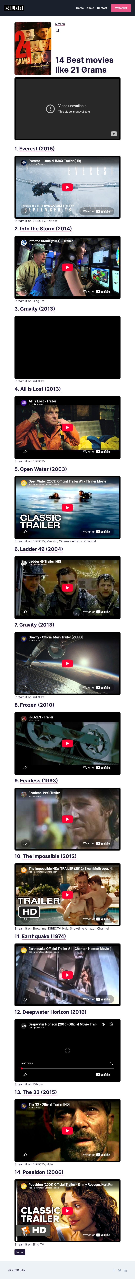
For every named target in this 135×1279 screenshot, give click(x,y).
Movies (60, 24)
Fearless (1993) (39, 781)
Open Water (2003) (43, 469)
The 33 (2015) (40, 1092)
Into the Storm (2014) (46, 229)
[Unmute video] (67, 109)
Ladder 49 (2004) (41, 549)
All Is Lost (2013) (40, 389)
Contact (102, 8)
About (90, 8)
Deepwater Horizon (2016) (55, 1012)
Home (80, 8)
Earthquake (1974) (44, 936)
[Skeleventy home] (14, 8)
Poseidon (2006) (43, 1172)
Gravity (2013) (37, 309)
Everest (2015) (37, 149)
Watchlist (121, 8)
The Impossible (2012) (50, 856)
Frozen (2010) (37, 705)
